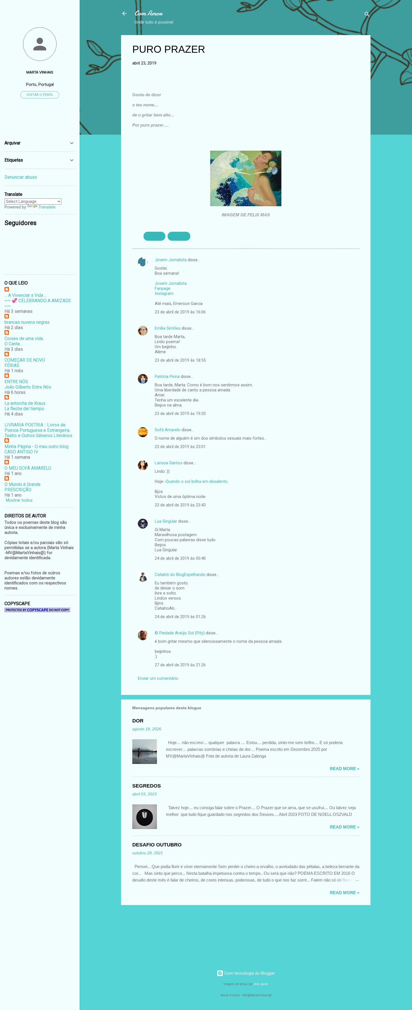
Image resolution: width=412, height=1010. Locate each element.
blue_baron (261, 984)
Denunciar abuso (20, 177)
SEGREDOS (146, 786)
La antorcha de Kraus (24, 403)
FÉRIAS (11, 365)
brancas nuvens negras (27, 322)
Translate (46, 207)
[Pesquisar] (367, 15)
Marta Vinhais (39, 72)
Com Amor (148, 13)
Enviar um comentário (158, 678)
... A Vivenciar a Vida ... (25, 295)
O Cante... (13, 343)
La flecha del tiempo (24, 408)
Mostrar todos (19, 500)
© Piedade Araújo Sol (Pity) (180, 632)
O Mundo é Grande (22, 484)
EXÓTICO (154, 236)
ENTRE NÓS (16, 381)
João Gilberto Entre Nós (27, 387)
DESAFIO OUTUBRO (157, 845)
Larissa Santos (168, 462)
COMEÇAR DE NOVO (24, 360)
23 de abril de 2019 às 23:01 (180, 446)
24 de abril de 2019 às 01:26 (180, 616)
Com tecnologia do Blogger (249, 973)
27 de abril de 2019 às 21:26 (180, 664)
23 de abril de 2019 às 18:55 (180, 360)
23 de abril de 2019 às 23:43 (180, 505)
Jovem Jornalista (171, 259)
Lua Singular (166, 521)
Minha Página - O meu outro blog (36, 446)
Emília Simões (167, 328)
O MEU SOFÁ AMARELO (27, 468)
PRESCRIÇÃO (17, 489)
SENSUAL (179, 236)
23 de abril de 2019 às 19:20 (180, 413)
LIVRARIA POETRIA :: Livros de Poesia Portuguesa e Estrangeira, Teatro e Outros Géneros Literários (38, 430)
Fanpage (162, 288)
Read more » (344, 768)
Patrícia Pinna (167, 376)
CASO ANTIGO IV (21, 451)
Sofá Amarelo (167, 429)
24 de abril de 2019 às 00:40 (180, 558)
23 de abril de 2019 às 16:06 (180, 312)
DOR (137, 721)
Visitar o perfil (39, 95)
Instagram (164, 293)
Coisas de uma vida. (24, 338)
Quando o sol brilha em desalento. (197, 481)
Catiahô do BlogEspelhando (180, 574)
